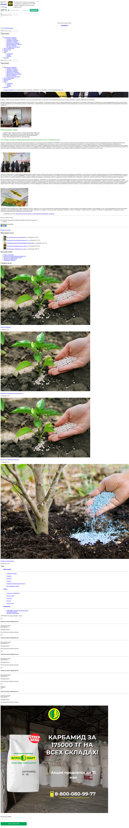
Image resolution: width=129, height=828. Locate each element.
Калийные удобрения (12, 41)
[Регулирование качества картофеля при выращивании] (5, 237)
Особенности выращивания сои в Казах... (17, 246)
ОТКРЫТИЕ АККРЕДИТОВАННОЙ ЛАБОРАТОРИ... (20, 243)
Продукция (7, 569)
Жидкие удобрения (11, 45)
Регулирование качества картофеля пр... (16, 237)
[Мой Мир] (6, 226)
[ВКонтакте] (1, 226)
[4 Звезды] (20, 220)
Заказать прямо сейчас (13, 823)
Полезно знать (7, 49)
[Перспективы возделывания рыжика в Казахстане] (5, 240)
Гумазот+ (9, 581)
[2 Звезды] (9, 220)
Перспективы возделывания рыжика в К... (17, 240)
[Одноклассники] (3, 226)
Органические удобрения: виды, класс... (16, 249)
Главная (6, 90)
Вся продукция (10, 595)
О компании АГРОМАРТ (13, 593)
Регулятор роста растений (13, 47)
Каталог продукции (6, 230)
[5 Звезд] (25, 220)
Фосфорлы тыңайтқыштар (10, 258)
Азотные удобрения (12, 39)
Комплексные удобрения (13, 43)
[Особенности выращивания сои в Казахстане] (5, 246)
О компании (10, 53)
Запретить (26, 10)
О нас (5, 52)
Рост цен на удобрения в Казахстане (13, 257)
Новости (6, 51)
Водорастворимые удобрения (14, 44)
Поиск (2, 15)
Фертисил (9, 578)
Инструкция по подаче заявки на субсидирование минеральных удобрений (35, 213)
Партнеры (9, 598)
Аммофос (9, 576)
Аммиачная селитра (12, 573)
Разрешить (34, 10)
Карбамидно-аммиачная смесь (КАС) (16, 583)
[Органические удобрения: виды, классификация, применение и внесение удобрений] (5, 249)
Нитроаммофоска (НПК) (13, 586)
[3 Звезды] (14, 220)
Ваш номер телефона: (6, 816)
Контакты (6, 57)
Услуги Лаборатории (9, 48)
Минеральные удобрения (10, 37)
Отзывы (9, 55)
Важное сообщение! (9, 254)
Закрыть (3, 686)
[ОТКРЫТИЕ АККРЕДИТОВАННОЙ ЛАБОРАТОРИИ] (5, 243)
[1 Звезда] (3, 220)
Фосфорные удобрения (12, 40)
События (9, 56)
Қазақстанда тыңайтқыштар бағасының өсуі (15, 256)
